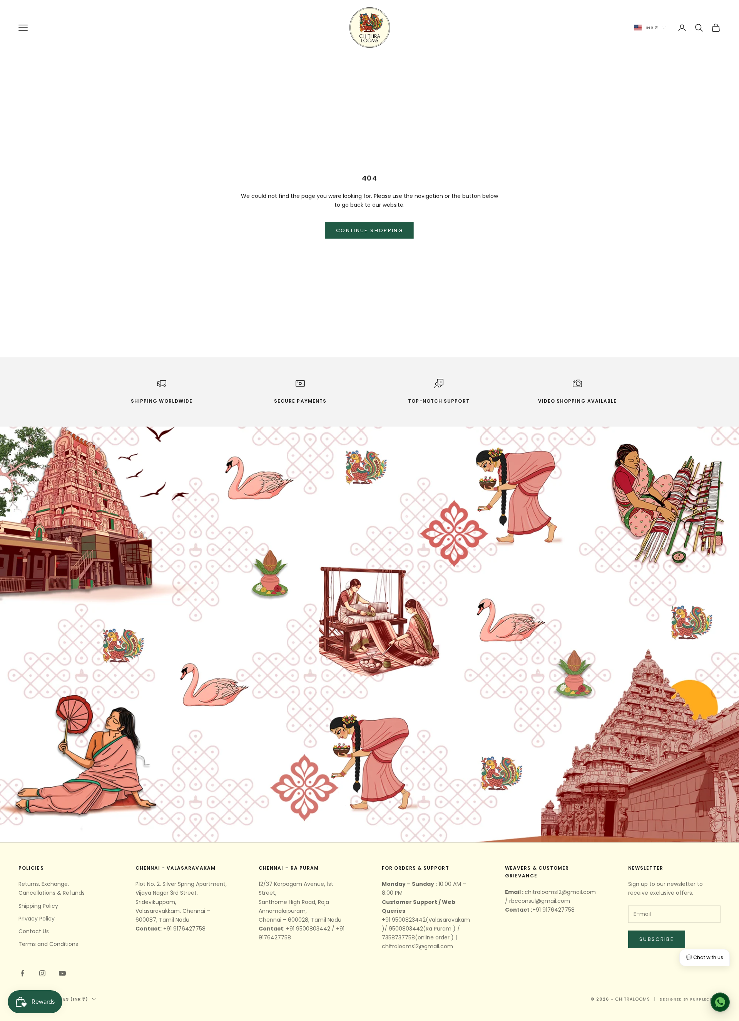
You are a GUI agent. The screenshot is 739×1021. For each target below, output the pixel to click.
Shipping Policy (38, 906)
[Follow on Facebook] (22, 973)
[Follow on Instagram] (42, 973)
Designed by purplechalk (690, 999)
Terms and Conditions (48, 944)
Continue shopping (369, 230)
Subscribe (656, 939)
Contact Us (33, 931)
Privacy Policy (36, 918)
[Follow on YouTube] (62, 973)
